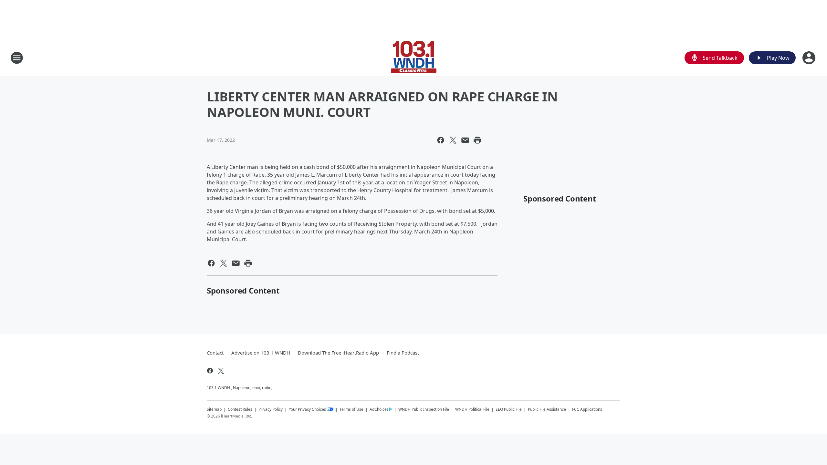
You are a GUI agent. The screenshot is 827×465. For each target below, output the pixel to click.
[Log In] (809, 57)
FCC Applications (587, 409)
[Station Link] (413, 58)
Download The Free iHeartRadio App (338, 352)
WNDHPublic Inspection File (423, 409)
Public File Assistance (547, 409)
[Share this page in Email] (465, 140)
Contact (215, 352)
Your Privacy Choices (307, 409)
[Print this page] (477, 140)
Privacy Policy (270, 409)
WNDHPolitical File (472, 409)
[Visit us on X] (221, 371)
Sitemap (214, 409)
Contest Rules (240, 409)
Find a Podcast (403, 352)
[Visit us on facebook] (210, 371)
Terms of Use (351, 409)
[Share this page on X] (452, 140)
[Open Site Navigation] (16, 57)
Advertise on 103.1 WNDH (260, 352)
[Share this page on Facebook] (440, 140)
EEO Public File (509, 409)
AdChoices (379, 409)
